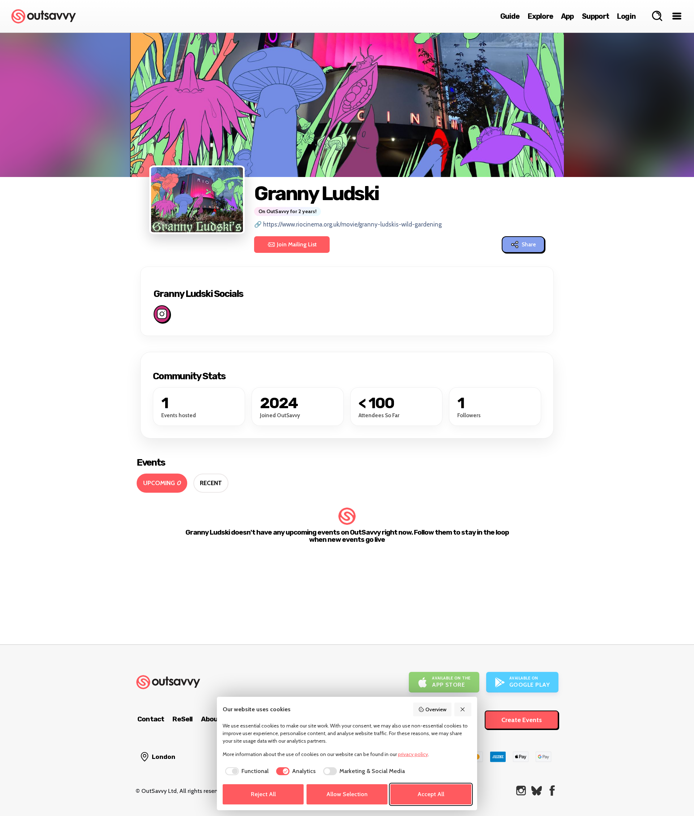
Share (529, 244)
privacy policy (413, 754)
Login (626, 16)
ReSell (182, 719)
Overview (435, 709)
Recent (211, 483)
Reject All (263, 794)
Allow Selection (347, 794)
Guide (510, 16)
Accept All (430, 794)
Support (595, 16)
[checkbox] (246, 771)
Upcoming (162, 483)
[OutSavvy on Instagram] (521, 790)
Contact (150, 719)
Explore (540, 16)
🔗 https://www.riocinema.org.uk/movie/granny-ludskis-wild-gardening (348, 224)
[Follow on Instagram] (162, 314)
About (211, 719)
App (567, 16)
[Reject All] (463, 709)
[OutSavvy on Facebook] (552, 790)
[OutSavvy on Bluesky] (536, 790)
